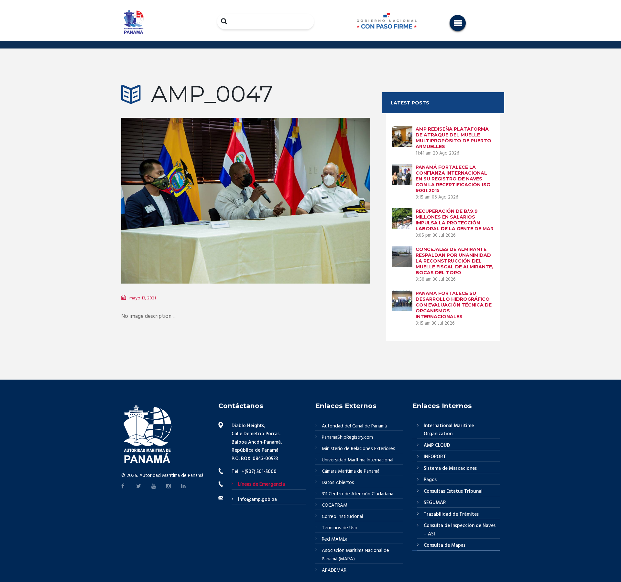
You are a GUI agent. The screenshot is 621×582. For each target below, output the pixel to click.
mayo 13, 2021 (142, 298)
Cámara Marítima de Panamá (350, 471)
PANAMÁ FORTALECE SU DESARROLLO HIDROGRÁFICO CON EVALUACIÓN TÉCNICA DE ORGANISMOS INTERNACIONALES (454, 304)
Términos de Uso (339, 528)
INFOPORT (435, 457)
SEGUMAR (435, 503)
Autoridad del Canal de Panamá (354, 426)
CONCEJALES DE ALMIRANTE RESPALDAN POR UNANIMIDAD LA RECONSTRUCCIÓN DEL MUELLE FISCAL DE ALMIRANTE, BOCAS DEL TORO (454, 260)
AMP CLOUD (437, 445)
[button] (458, 23)
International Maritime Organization (449, 430)
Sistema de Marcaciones (450, 468)
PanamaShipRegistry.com (347, 437)
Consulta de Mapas (444, 545)
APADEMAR (334, 570)
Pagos (430, 480)
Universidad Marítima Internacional (357, 460)
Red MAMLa (334, 539)
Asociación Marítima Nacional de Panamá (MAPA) (355, 555)
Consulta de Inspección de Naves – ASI (460, 530)
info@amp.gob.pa (257, 499)
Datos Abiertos (338, 483)
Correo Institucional (342, 517)
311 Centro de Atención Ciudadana (357, 494)
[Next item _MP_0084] (308, 191)
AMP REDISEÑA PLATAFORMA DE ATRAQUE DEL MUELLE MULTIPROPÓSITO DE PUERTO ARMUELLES (453, 137)
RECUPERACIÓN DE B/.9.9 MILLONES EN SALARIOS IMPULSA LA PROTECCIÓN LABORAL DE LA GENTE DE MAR (455, 220)
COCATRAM (334, 505)
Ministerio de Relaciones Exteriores (358, 449)
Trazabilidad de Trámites (451, 514)
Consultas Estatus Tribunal (453, 491)
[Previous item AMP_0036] (183, 191)
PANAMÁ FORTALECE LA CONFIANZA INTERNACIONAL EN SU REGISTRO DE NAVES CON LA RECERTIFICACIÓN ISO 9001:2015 (453, 178)
